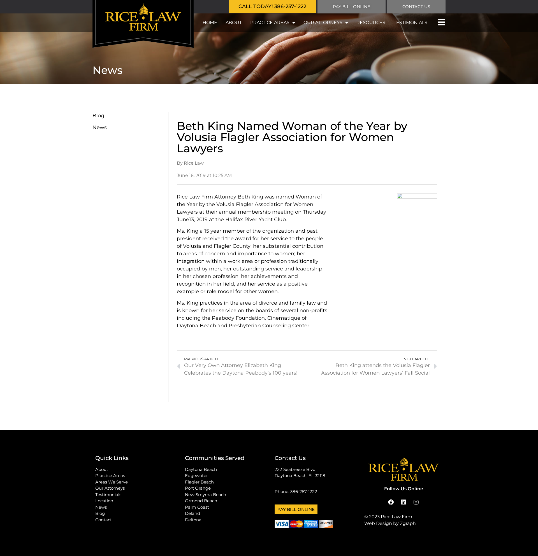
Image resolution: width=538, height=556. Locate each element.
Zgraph (408, 523)
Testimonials (410, 22)
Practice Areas (269, 22)
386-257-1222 (303, 491)
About (234, 22)
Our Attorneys (322, 22)
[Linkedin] (403, 502)
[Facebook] (390, 502)
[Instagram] (416, 502)
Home (210, 22)
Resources (370, 22)
